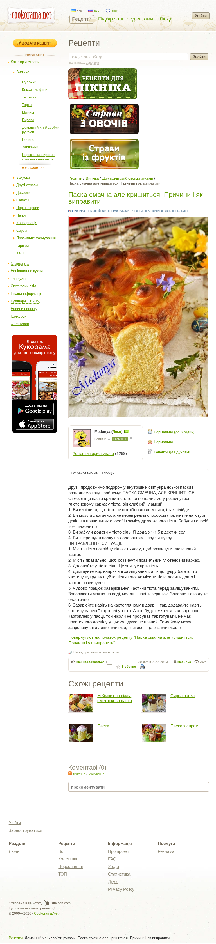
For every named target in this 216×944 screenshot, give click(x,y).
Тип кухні (18, 278)
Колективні (68, 858)
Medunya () (108, 431)
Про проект (119, 851)
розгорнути (96, 773)
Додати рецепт (36, 43)
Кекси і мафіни (34, 90)
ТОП (62, 874)
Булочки (29, 82)
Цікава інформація (26, 293)
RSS (70, 773)
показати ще (33, 168)
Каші (20, 253)
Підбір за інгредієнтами (125, 19)
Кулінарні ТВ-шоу (25, 301)
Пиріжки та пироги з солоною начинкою (38, 157)
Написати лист (126, 431)
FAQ (112, 858)
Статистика (119, 874)
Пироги (28, 120)
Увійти (201, 15)
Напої (21, 215)
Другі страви (27, 185)
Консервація (26, 223)
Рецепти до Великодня (147, 210)
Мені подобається (90, 661)
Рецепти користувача (93, 453)
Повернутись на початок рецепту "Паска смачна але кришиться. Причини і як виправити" (130, 640)
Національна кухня (27, 271)
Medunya (184, 661)
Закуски (23, 177)
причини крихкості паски (101, 652)
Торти (27, 105)
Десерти (23, 192)
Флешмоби (20, 324)
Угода (113, 866)
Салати (22, 200)
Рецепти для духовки (172, 452)
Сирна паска (182, 695)
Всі (61, 851)
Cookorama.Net (46, 913)
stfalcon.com (61, 903)
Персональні (70, 866)
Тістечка (29, 97)
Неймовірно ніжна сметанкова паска (114, 698)
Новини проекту (24, 309)
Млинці (28, 112)
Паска (77, 652)
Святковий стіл (23, 286)
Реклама (166, 851)
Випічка (22, 72)
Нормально (163, 442)
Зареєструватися (25, 830)
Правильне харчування (36, 238)
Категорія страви (25, 62)
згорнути (79, 773)
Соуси (21, 230)
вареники (92, 62)
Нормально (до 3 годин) (174, 432)
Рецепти (81, 19)
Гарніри (22, 246)
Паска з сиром (184, 725)
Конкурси (18, 316)
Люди (166, 19)
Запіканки (30, 147)
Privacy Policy (121, 889)
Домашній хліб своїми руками (127, 178)
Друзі (113, 881)
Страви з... (20, 263)
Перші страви (27, 208)
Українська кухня (177, 210)
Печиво (28, 139)
